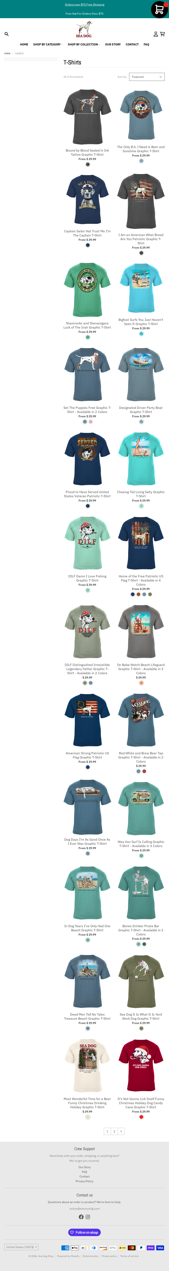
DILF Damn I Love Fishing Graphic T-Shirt (87, 578)
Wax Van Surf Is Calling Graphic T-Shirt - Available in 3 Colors (141, 844)
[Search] (6, 34)
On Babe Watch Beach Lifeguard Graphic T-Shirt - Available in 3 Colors (141, 669)
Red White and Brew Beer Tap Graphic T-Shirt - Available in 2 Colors (140, 757)
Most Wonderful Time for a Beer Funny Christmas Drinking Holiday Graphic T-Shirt (87, 1103)
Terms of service (129, 1256)
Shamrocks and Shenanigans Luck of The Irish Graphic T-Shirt (87, 325)
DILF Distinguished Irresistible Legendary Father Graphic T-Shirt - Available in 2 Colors (87, 669)
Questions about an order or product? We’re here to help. (84, 1202)
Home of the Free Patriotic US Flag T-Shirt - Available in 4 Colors (141, 580)
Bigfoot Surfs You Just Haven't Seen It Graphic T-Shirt (141, 322)
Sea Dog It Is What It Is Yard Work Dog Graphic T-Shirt (141, 1016)
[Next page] (121, 1131)
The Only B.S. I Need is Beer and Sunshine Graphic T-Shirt (141, 149)
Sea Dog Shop (46, 1256)
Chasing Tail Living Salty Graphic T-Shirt (141, 494)
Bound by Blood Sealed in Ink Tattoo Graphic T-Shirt (87, 152)
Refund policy (90, 1256)
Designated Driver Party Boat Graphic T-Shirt (141, 410)
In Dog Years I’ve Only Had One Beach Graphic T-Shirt (87, 928)
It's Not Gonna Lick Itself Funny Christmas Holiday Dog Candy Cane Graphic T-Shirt (140, 1103)
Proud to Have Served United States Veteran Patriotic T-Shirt (87, 494)
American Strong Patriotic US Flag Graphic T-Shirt (87, 755)
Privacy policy (109, 1256)
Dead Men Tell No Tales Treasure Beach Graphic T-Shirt (87, 1016)
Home (7, 53)
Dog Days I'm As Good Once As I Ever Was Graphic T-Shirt (87, 841)
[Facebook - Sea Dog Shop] (81, 1216)
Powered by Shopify (68, 1256)
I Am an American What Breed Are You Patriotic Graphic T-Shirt (141, 239)
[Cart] (162, 34)
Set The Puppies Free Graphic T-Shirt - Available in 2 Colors (87, 410)
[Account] (155, 34)
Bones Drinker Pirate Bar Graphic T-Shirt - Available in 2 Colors (140, 930)
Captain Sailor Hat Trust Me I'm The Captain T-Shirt (87, 233)
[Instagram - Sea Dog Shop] (87, 1216)
